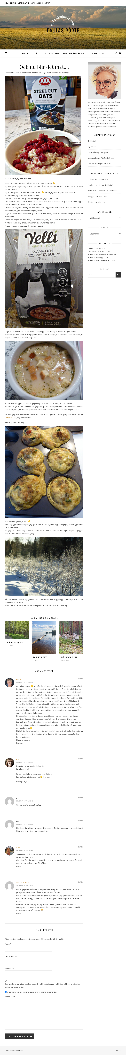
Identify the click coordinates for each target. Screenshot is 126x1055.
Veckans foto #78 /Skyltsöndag (101, 158)
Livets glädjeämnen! (74, 53)
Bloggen (26, 53)
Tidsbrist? (92, 141)
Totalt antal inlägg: (96, 257)
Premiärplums (39, 656)
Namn (8, 944)
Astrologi (36, 3)
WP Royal (19, 1050)
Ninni (18, 679)
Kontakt (46, 3)
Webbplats (9, 968)
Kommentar (10, 996)
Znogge (91, 196)
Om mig (13, 3)
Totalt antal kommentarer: (99, 260)
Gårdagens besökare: (97, 251)
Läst (37, 53)
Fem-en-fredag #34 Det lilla (99, 163)
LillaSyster (92, 179)
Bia (17, 759)
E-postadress (11, 956)
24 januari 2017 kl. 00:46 (24, 801)
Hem (6, 3)
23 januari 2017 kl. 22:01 (24, 762)
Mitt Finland (24, 3)
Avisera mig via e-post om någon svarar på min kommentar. (32, 992)
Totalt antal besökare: (97, 254)
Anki (18, 847)
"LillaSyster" (22, 882)
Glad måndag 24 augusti (98, 152)
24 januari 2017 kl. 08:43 (24, 850)
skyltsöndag (51, 53)
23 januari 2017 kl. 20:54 (24, 682)
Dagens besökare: (96, 248)
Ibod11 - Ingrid (94, 185)
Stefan (91, 202)
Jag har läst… (93, 146)
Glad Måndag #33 (68, 656)
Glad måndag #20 (14, 642)
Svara (80, 679)
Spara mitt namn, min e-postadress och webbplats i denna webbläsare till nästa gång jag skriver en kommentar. (42, 985)
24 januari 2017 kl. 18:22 (24, 885)
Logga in (118, 1050)
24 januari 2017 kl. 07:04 (24, 824)
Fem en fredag (97, 53)
